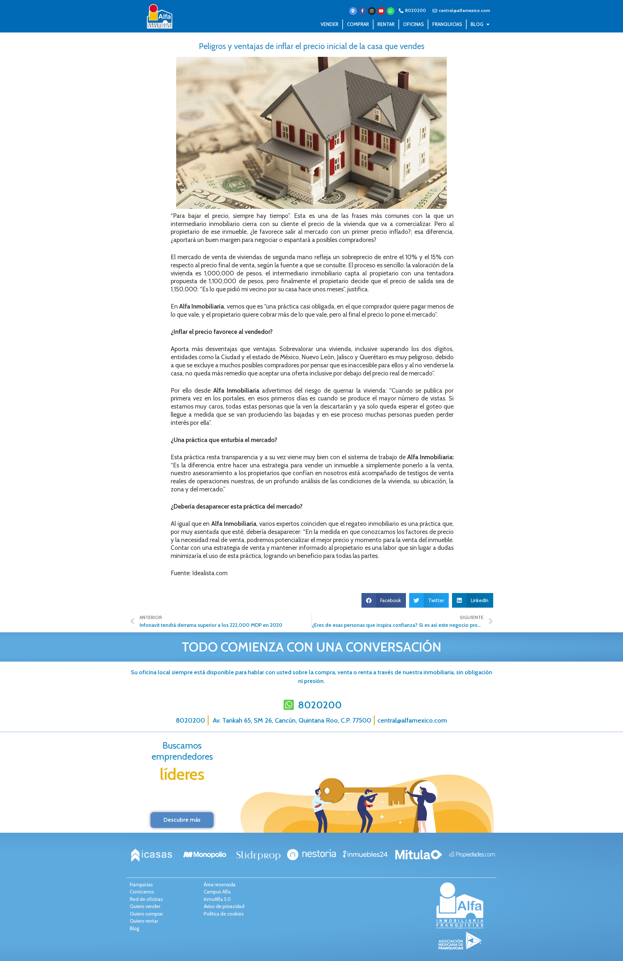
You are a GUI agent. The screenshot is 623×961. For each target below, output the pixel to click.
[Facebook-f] (362, 11)
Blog (476, 24)
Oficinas (413, 24)
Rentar (386, 24)
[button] (383, 600)
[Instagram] (372, 11)
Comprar (358, 24)
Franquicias (447, 24)
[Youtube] (381, 11)
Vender (329, 24)
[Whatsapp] (391, 11)
